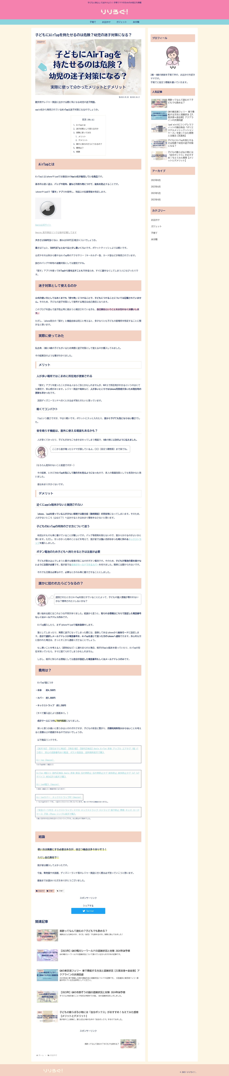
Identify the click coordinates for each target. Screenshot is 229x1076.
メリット (82, 136)
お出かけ (41, 891)
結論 (78, 152)
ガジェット (156, 226)
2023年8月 (156, 180)
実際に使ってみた (83, 133)
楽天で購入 (99, 752)
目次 (84, 119)
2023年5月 (156, 193)
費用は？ (80, 148)
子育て (51, 891)
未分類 (154, 239)
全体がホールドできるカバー (85, 565)
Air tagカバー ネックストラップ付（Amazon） (59, 797)
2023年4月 (156, 200)
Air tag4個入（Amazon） (48, 784)
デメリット (83, 140)
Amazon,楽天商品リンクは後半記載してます (56, 232)
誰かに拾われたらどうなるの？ (89, 144)
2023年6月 (156, 187)
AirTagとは (80, 125)
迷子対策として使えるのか (87, 129)
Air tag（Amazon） (45, 760)
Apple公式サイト (43, 225)
